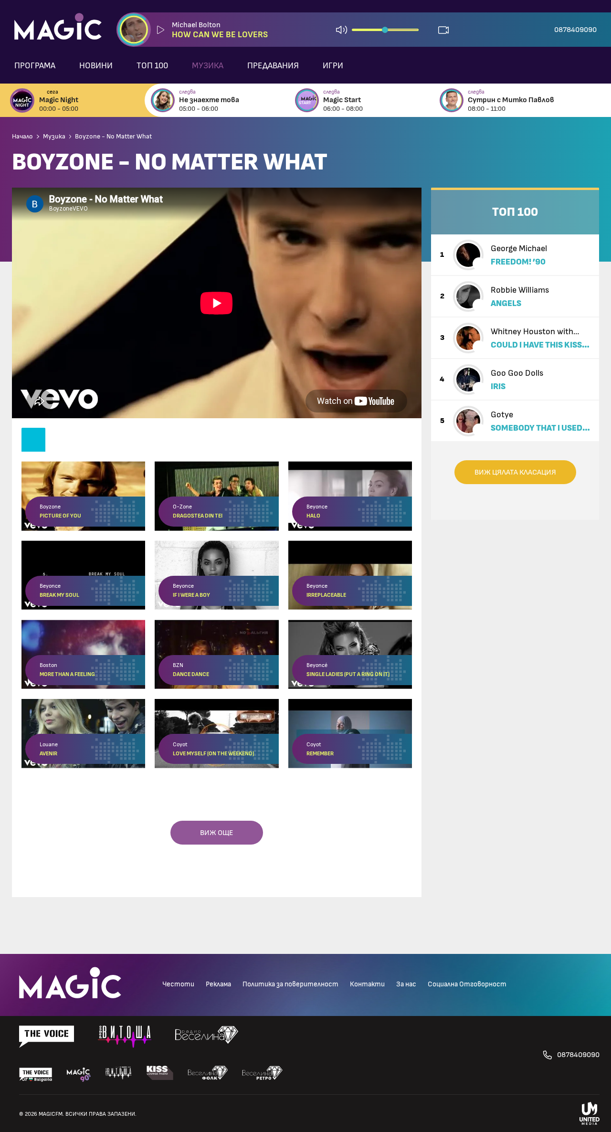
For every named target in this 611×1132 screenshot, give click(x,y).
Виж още (216, 832)
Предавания (273, 66)
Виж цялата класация (515, 472)
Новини (96, 66)
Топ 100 (152, 66)
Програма (34, 66)
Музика (207, 66)
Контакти (367, 984)
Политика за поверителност (290, 984)
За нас (406, 984)
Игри (333, 66)
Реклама (218, 984)
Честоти (178, 984)
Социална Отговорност (467, 984)
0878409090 (575, 29)
